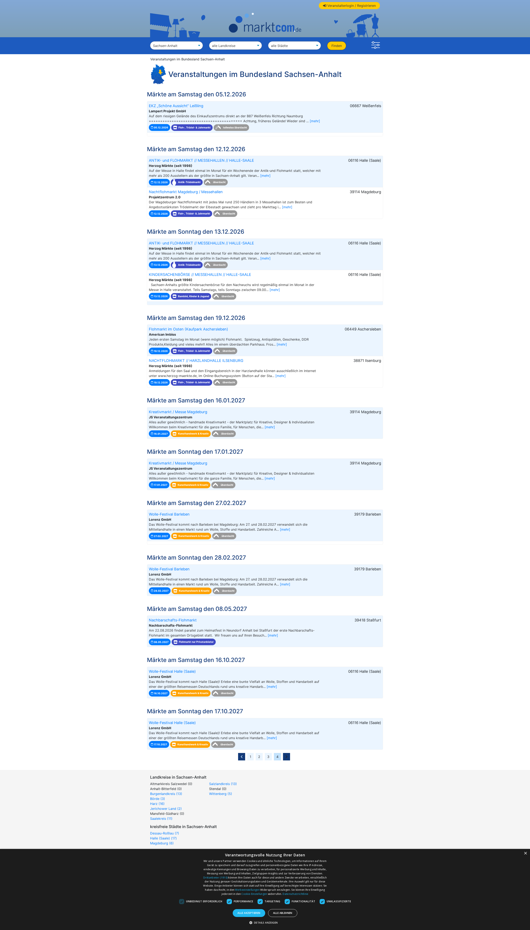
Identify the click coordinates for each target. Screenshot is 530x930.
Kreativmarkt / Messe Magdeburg (178, 412)
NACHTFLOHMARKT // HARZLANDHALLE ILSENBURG (196, 360)
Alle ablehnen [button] (282, 913)
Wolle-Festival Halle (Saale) (172, 671)
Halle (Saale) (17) (163, 838)
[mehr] (315, 121)
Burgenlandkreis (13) (166, 794)
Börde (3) (157, 799)
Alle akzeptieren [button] (248, 913)
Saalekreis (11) (161, 818)
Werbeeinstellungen (247, 890)
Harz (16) (157, 804)
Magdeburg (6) (162, 843)
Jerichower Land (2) (166, 809)
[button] (375, 45)
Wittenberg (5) (220, 794)
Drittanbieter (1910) (215, 877)
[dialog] (265, 889)
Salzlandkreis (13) (223, 784)
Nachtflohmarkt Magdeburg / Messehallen (186, 192)
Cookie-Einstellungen (254, 894)
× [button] (525, 853)
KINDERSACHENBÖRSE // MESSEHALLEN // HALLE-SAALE (200, 274)
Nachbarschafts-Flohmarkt (173, 620)
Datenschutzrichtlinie (295, 894)
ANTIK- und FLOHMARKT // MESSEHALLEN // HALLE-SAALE (201, 160)
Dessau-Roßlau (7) (164, 833)
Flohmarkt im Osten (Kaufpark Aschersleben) (188, 329)
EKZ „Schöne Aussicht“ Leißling (176, 106)
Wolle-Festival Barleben (169, 514)
